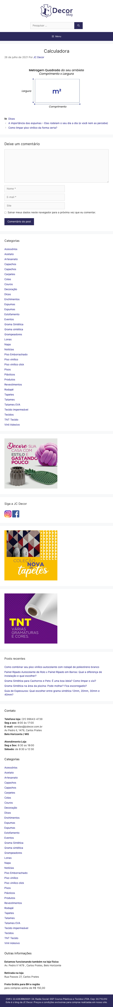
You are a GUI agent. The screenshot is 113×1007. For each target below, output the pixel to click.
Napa (7, 344)
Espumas (9, 304)
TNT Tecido (11, 419)
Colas (7, 279)
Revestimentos (13, 384)
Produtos (9, 379)
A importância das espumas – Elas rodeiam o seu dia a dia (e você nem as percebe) (58, 123)
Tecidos (9, 414)
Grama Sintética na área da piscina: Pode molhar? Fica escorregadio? (45, 685)
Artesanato (11, 259)
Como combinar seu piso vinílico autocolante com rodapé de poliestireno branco (51, 667)
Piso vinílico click (14, 364)
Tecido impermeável (16, 409)
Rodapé (9, 389)
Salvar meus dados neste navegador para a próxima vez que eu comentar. (52, 212)
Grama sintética (13, 329)
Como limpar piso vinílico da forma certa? (32, 127)
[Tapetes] (30, 579)
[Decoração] (30, 487)
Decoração (10, 289)
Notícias (9, 349)
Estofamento (11, 314)
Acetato (9, 254)
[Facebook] (15, 516)
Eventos (9, 319)
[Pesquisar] (78, 25)
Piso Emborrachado (16, 354)
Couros (8, 284)
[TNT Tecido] (30, 642)
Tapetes (9, 394)
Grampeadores (13, 334)
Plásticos (9, 374)
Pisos (7, 369)
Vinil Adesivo (12, 424)
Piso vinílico (11, 359)
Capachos (10, 264)
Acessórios (10, 249)
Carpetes (9, 274)
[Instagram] (7, 516)
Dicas (11, 118)
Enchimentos (12, 299)
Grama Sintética (13, 324)
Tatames (9, 399)
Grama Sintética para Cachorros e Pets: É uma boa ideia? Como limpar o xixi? (50, 680)
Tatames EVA (12, 404)
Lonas (8, 339)
